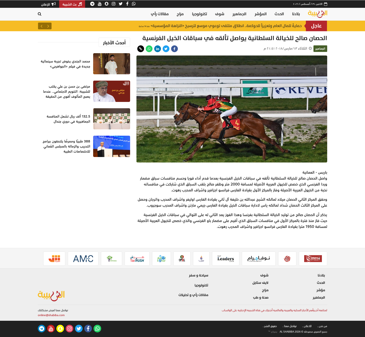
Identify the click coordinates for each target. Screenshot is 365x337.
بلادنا (296, 14)
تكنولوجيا (199, 14)
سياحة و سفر (198, 275)
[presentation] (48, 26)
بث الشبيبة (70, 4)
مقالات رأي (160, 14)
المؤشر (261, 14)
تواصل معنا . (290, 326)
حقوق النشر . (270, 326)
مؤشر (320, 290)
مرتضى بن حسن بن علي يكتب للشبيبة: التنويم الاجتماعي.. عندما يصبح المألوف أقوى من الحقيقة (66, 91)
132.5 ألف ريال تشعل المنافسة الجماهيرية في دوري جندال (68, 119)
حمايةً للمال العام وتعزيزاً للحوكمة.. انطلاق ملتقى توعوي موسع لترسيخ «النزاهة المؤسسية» (220, 26)
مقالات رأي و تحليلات (193, 295)
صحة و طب (260, 297)
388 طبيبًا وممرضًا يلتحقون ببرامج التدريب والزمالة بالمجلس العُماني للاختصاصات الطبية (66, 146)
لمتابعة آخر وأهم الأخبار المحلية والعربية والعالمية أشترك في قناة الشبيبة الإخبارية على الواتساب (274, 310)
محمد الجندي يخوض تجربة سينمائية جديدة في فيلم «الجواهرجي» (65, 64)
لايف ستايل (260, 283)
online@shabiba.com (51, 315)
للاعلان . (307, 326)
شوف (219, 14)
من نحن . (322, 326)
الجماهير (239, 14)
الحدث (279, 14)
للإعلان (46, 4)
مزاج (180, 14)
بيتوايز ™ (272, 331)
